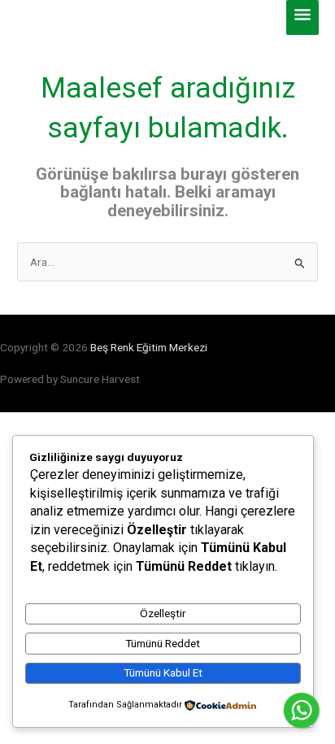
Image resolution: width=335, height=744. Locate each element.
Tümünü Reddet (162, 643)
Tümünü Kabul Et (163, 672)
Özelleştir (163, 613)
